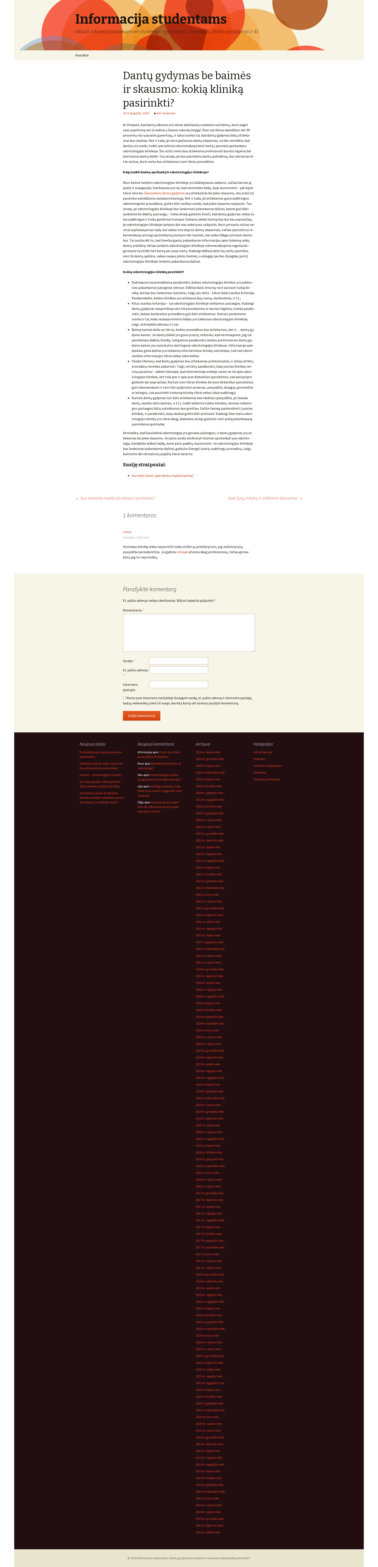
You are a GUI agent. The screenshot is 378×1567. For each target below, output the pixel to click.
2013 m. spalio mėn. (208, 1532)
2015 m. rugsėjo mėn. (209, 1376)
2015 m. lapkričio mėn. (210, 1363)
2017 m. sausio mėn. (208, 1268)
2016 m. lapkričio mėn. (210, 1281)
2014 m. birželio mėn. (209, 1478)
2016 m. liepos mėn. (208, 1308)
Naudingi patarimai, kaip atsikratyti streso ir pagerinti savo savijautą (160, 790)
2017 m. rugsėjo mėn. (209, 1213)
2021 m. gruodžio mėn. (210, 908)
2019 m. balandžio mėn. (210, 1098)
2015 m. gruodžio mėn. (210, 1356)
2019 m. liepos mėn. (208, 1084)
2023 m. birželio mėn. (209, 806)
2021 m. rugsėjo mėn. (209, 928)
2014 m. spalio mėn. (208, 1451)
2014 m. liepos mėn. (208, 1471)
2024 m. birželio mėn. (209, 786)
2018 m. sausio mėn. (208, 1186)
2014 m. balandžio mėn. (210, 1491)
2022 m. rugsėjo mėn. (209, 854)
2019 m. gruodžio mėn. (210, 1051)
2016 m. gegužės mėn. (210, 1322)
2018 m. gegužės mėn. (210, 1159)
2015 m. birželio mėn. (209, 1397)
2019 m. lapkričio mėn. (210, 1057)
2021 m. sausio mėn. (208, 962)
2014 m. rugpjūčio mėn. (210, 1464)
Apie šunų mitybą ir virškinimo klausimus (265, 498)
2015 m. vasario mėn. (209, 1424)
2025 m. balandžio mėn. (210, 772)
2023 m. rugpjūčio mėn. (210, 800)
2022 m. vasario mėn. (209, 901)
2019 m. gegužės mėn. (210, 1091)
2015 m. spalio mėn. (208, 1369)
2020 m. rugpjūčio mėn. (210, 996)
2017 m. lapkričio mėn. (210, 1200)
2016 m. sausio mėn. (208, 1349)
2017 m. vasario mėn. (209, 1261)
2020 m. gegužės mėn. (210, 1017)
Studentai (260, 772)
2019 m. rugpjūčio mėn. (210, 1078)
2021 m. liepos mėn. (208, 935)
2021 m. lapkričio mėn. (210, 915)
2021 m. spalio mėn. (208, 922)
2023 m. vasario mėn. (209, 820)
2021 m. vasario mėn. (209, 956)
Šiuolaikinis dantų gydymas (164, 193)
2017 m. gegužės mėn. (210, 1240)
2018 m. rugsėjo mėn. (209, 1132)
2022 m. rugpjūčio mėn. (210, 861)
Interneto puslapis (130, 687)
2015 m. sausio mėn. (208, 1430)
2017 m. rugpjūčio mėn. (210, 1220)
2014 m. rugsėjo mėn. (209, 1458)
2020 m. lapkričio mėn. (210, 976)
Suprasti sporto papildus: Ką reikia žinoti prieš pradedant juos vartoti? (158, 806)
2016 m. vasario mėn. (209, 1342)
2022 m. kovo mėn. (207, 895)
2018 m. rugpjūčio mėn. (210, 1139)
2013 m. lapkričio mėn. (210, 1525)
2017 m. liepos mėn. (208, 1227)
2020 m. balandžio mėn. (210, 1023)
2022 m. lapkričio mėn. (210, 840)
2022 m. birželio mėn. (209, 874)
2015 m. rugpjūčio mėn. (210, 1383)
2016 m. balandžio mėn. (210, 1329)
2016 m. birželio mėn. (209, 1315)
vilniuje (182, 552)
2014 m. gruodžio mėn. (210, 1437)
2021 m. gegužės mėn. (210, 942)
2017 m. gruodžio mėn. (210, 1193)
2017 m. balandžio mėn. (210, 1247)
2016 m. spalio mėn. (208, 1288)
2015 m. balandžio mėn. (210, 1410)
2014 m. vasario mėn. (209, 1505)
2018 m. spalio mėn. (208, 1125)
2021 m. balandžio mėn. (210, 949)
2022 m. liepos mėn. (208, 867)
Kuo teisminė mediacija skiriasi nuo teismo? (115, 498)
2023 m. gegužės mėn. (210, 813)
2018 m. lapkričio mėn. (210, 1118)
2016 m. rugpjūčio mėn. (210, 1302)
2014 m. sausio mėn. (208, 1512)
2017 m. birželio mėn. (209, 1234)
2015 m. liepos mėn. (208, 1390)
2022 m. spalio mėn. (208, 847)
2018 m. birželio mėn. (209, 1152)
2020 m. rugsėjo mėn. (209, 989)
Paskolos (259, 759)
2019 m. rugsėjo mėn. (209, 1071)
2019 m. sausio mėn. (208, 1105)
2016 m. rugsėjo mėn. (209, 1295)
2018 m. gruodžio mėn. (210, 1112)
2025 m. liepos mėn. (208, 766)
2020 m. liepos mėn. (208, 1003)
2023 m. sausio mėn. (208, 827)
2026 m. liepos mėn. (208, 752)
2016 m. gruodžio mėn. (210, 1274)
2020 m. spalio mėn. (208, 983)
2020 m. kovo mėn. (207, 1030)
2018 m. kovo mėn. (207, 1173)
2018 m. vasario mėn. (209, 1179)
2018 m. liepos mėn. (208, 1146)
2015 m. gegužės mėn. (210, 1403)
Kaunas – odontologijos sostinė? (101, 775)
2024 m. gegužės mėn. (210, 793)
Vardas (129, 661)
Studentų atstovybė (267, 779)
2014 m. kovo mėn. (207, 1498)
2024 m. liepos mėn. (208, 779)
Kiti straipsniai (166, 113)
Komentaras (133, 610)
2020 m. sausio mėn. (208, 1044)
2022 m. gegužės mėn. (210, 881)
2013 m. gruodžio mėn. (210, 1519)
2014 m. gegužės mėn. (210, 1485)
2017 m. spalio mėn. (208, 1207)
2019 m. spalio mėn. (208, 1064)
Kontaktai (82, 55)
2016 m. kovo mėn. (207, 1335)
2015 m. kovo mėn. (207, 1417)
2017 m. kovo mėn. (207, 1254)
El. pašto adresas (135, 672)
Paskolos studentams (268, 766)
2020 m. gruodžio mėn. (210, 969)
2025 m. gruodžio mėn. (210, 759)
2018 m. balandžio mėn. (210, 1166)
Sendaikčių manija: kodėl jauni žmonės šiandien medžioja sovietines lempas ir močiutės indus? (102, 797)
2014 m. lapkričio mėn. (210, 1444)
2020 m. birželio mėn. (209, 1010)
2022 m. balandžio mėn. (210, 888)
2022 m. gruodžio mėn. (210, 833)
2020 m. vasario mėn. (209, 1037)
